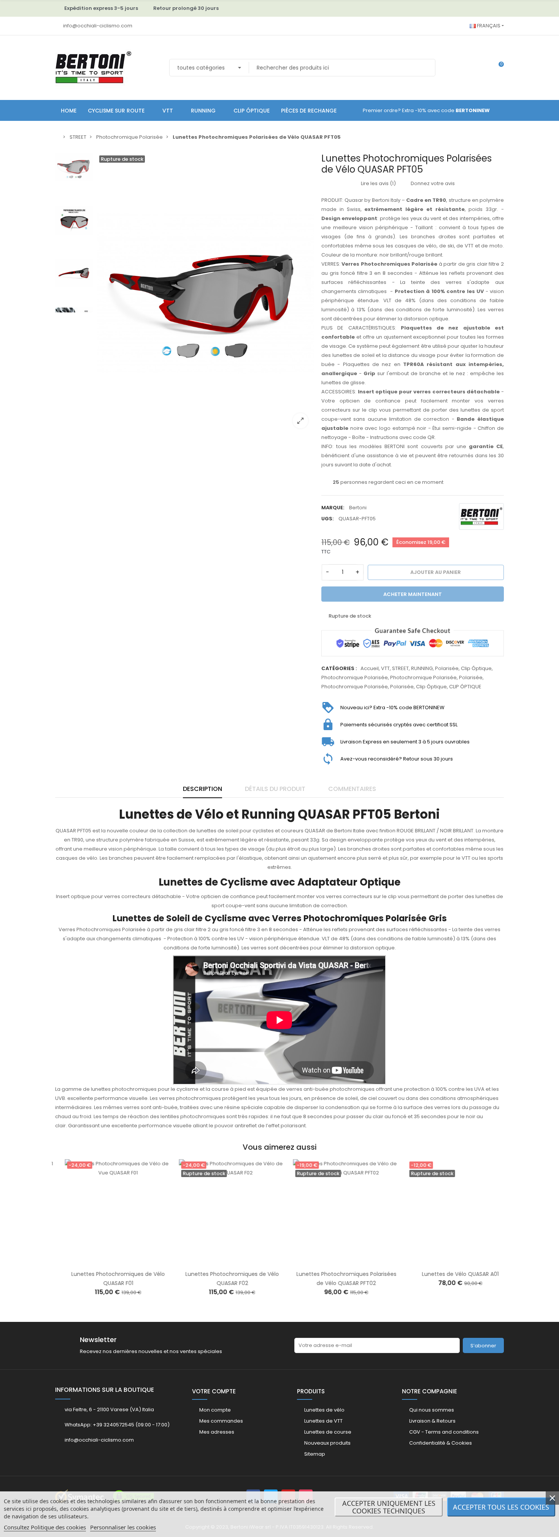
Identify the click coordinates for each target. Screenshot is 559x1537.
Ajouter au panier (100, 1261)
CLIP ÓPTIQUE (465, 686)
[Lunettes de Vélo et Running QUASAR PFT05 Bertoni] (205, 293)
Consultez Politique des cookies (45, 1527)
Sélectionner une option (442, 1261)
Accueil (369, 668)
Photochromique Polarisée (354, 677)
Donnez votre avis (432, 183)
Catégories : (339, 668)
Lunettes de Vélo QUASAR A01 (450, 1274)
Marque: (332, 507)
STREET (400, 668)
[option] (205, 293)
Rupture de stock (214, 1261)
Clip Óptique (476, 668)
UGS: (327, 518)
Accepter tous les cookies (501, 1507)
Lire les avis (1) (378, 183)
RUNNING (422, 668)
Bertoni (358, 507)
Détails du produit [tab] (275, 788)
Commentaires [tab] (352, 788)
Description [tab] (202, 788)
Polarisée (447, 668)
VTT (385, 668)
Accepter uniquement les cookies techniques (388, 1507)
